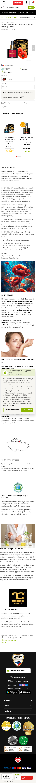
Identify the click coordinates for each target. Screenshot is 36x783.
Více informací (11, 405)
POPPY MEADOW (7, 22)
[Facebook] (20, 685)
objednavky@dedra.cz (8, 640)
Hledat (31, 7)
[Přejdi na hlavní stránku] (18, 3)
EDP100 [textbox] (4, 87)
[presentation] (2, 48)
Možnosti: (4, 75)
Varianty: (3, 83)
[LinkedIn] (26, 685)
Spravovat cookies (12, 410)
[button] (16, 157)
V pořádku (28, 410)
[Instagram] (23, 685)
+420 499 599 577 (19, 677)
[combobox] (18, 87)
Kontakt (4, 642)
